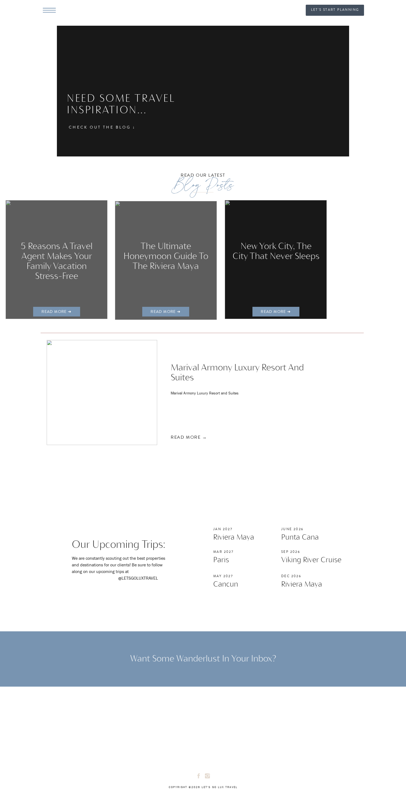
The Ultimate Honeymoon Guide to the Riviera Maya (165, 257)
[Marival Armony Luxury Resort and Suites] (102, 392)
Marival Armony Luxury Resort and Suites (205, 393)
